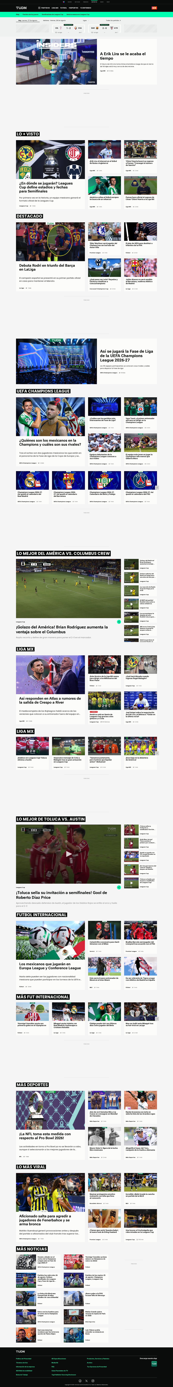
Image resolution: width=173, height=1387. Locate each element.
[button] (68, 588)
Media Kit (55, 1363)
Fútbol (128, 253)
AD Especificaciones (59, 1359)
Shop (108, 2)
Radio (102, 2)
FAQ (53, 1367)
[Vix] (154, 7)
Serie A (92, 951)
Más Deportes (94, 1121)
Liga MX (92, 170)
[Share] (119, 622)
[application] (68, 588)
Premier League (95, 253)
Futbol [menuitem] (63, 8)
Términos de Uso (22, 1363)
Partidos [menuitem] (45, 8)
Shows (70, 2)
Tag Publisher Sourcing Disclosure (64, 1375)
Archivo (89, 1363)
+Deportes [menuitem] (73, 8)
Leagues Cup (23, 206)
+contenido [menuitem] (85, 8)
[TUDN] (21, 8)
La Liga (21, 288)
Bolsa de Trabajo (22, 1375)
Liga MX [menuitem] (55, 8)
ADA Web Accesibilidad (24, 1371)
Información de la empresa (25, 1367)
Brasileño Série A (96, 1203)
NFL (20, 1156)
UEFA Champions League (27, 463)
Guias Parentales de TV (60, 1371)
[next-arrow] (157, 488)
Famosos (85, 2)
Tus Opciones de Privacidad (97, 1367)
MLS (91, 987)
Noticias (77, 2)
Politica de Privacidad (23, 1359)
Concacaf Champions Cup (99, 289)
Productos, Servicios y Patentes (98, 1359)
